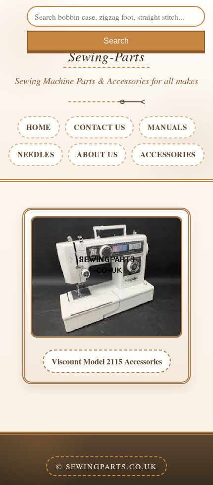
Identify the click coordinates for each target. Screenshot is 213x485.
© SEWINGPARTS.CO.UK (106, 466)
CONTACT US (99, 127)
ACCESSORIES (168, 154)
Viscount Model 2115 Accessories (107, 361)
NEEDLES (35, 154)
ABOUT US (97, 154)
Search (116, 41)
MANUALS (167, 127)
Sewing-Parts (106, 56)
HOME (38, 127)
